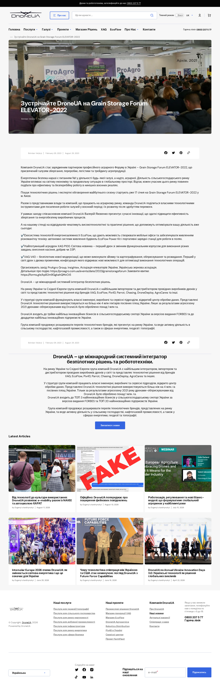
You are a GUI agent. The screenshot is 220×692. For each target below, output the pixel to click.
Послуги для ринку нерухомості (70, 617)
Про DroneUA (157, 609)
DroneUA (26, 622)
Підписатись (199, 672)
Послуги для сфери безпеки (68, 634)
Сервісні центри (114, 634)
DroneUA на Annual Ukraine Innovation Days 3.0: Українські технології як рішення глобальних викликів (176, 573)
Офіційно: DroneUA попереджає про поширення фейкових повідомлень (104, 499)
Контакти (155, 626)
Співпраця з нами (159, 621)
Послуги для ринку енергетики (70, 630)
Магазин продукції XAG (118, 613)
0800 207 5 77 (134, 3)
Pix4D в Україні (114, 630)
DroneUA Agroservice (117, 621)
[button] (200, 15)
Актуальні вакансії (160, 617)
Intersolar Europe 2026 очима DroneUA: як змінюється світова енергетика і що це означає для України (39, 573)
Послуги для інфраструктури (69, 626)
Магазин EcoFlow (115, 617)
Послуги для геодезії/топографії (71, 609)
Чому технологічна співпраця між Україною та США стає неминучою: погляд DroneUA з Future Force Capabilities (109, 573)
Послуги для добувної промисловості (74, 621)
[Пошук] (152, 15)
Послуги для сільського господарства (74, 613)
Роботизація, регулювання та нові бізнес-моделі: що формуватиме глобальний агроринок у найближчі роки (176, 500)
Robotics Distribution (118, 626)
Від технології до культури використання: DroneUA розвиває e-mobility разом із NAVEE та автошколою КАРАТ (42, 500)
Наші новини (157, 613)
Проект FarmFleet (115, 638)
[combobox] (114, 15)
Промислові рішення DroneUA (122, 609)
